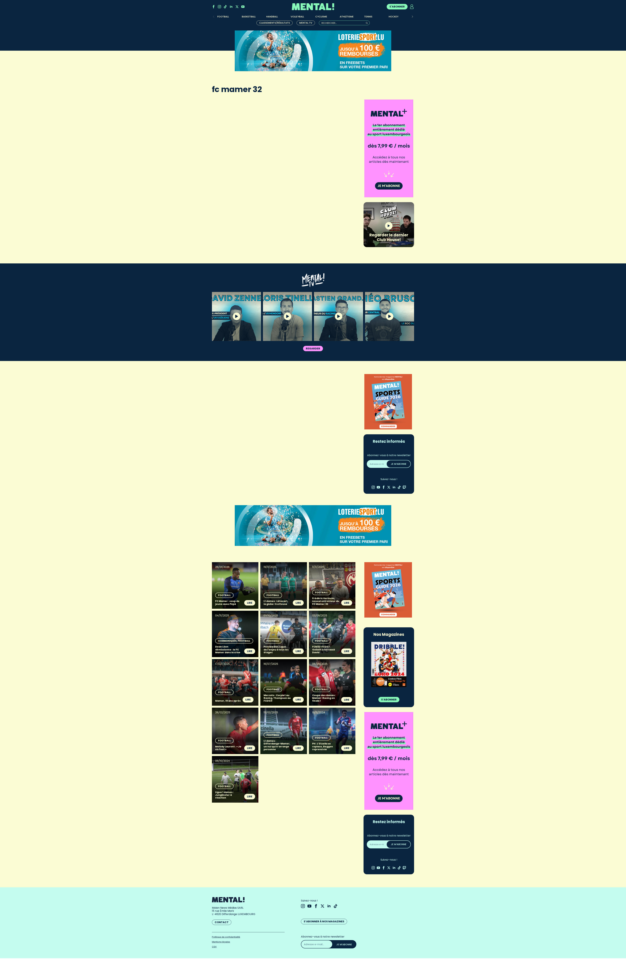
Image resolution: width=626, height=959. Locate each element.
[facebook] (213, 6)
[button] (412, 17)
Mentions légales (221, 941)
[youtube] (243, 6)
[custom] (225, 6)
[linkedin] (231, 6)
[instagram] (219, 6)
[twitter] (237, 6)
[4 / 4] (388, 664)
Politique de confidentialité (226, 937)
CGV (214, 946)
